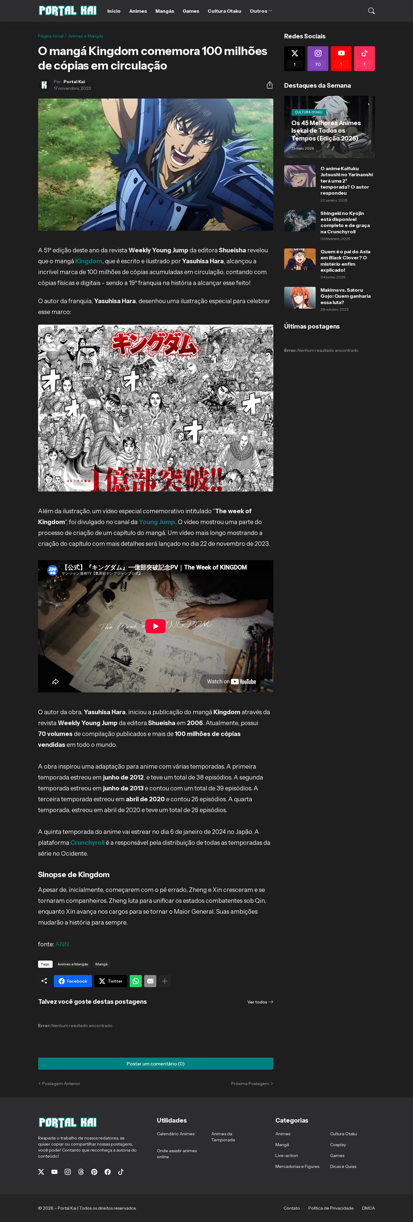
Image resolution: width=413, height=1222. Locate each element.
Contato (292, 1208)
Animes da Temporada (223, 1137)
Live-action (286, 1155)
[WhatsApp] (136, 981)
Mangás (164, 11)
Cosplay (338, 1144)
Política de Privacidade (331, 1208)
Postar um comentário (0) (156, 1064)
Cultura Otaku (224, 11)
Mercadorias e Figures (297, 1166)
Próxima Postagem (250, 1083)
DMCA (368, 1208)
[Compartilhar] (267, 85)
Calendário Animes (175, 1133)
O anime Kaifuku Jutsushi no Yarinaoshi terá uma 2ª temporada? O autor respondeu (346, 180)
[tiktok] (121, 1172)
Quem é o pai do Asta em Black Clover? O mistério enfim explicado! (345, 260)
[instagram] (68, 1172)
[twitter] (41, 1172)
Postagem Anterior (61, 1083)
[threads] (81, 1172)
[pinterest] (94, 1172)
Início (114, 11)
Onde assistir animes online (177, 1153)
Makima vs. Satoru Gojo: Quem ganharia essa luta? (345, 296)
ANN (62, 944)
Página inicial (50, 36)
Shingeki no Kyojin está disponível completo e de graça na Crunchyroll (344, 222)
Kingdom (88, 261)
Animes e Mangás (85, 36)
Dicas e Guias (343, 1166)
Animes (138, 11)
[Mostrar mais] (165, 981)
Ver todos (257, 1002)
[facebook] (108, 1172)
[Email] (150, 981)
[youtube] (54, 1172)
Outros (258, 11)
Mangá (102, 964)
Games (191, 11)
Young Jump (157, 522)
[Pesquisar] (367, 11)
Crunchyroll (87, 842)
